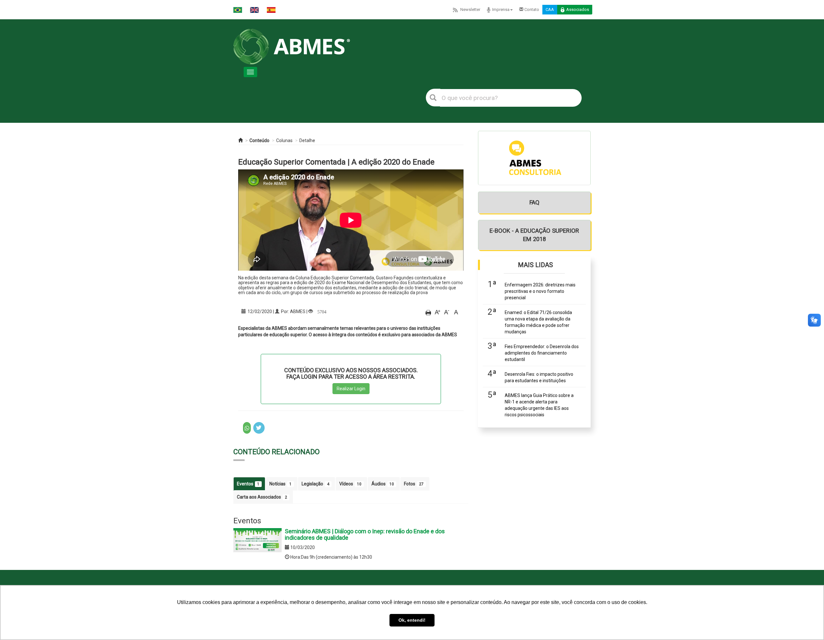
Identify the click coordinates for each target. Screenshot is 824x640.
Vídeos (350, 483)
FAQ (534, 202)
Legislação (315, 483)
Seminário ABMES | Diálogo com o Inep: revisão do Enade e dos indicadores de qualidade (365, 534)
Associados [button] (577, 9)
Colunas (284, 140)
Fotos (414, 483)
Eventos (248, 483)
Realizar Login (351, 388)
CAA (550, 9)
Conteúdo (259, 140)
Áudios (382, 483)
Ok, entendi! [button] (412, 620)
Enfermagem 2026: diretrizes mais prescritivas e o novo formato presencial (540, 291)
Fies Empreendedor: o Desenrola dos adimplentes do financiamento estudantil (542, 353)
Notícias (280, 483)
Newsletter (470, 9)
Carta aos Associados (262, 497)
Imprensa (501, 9)
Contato (531, 9)
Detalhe (307, 140)
